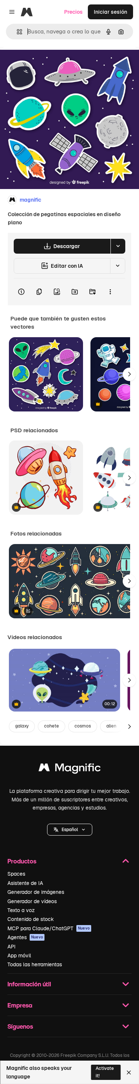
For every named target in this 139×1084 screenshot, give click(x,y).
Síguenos (20, 1026)
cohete (51, 726)
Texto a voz (21, 910)
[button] (69, 830)
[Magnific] (70, 769)
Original (47, 63)
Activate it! (105, 1071)
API (11, 946)
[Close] (129, 1072)
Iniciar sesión (110, 12)
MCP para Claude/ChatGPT (48, 928)
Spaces (16, 873)
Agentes (25, 937)
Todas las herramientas (34, 964)
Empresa (19, 1005)
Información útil (29, 984)
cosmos (83, 726)
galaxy (22, 726)
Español (70, 830)
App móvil (19, 955)
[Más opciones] (110, 291)
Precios (73, 12)
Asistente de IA (25, 883)
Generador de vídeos (32, 901)
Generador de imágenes (35, 892)
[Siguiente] (129, 374)
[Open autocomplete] (16, 32)
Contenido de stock (30, 919)
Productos (21, 861)
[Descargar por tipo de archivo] (117, 246)
